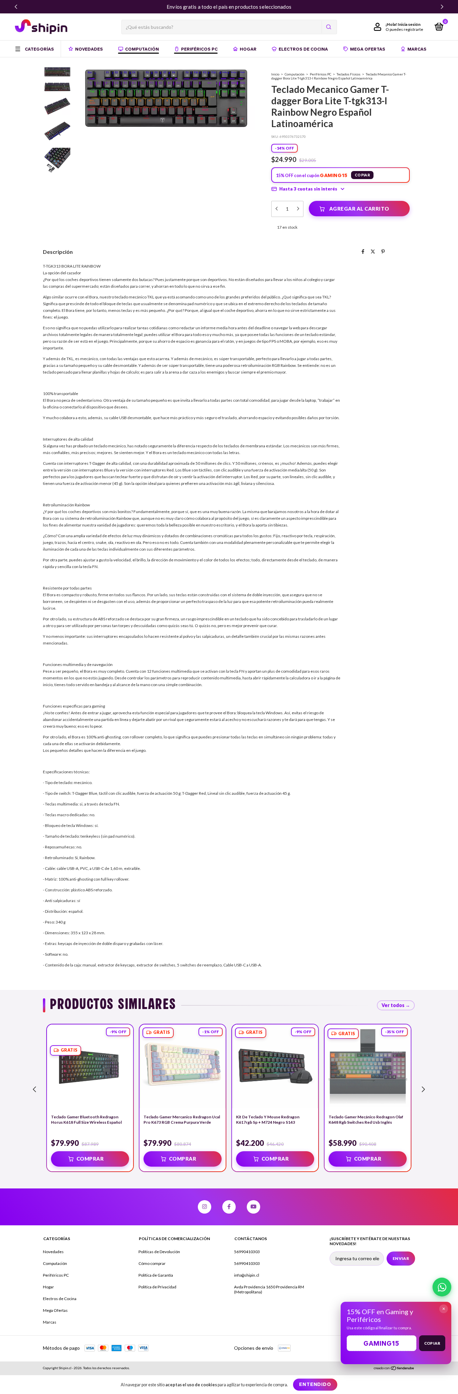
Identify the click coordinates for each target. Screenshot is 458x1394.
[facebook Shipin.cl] (229, 1207)
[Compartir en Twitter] (372, 251)
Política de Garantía (155, 1275)
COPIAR (362, 175)
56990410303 (247, 1251)
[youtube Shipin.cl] (253, 1207)
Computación (142, 49)
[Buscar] (328, 27)
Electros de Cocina (303, 49)
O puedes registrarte (404, 29)
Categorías (39, 49)
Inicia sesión (409, 24)
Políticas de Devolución (159, 1251)
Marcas (416, 49)
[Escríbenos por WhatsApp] (442, 1287)
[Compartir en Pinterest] (383, 251)
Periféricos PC (199, 49)
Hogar (248, 49)
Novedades (89, 49)
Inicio (275, 74)
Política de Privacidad (157, 1286)
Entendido (315, 1384)
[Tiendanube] (394, 1369)
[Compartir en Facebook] (362, 251)
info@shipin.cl (246, 1275)
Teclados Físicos (348, 74)
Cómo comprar (152, 1263)
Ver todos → (396, 1005)
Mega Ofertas (367, 49)
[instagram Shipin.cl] (204, 1207)
